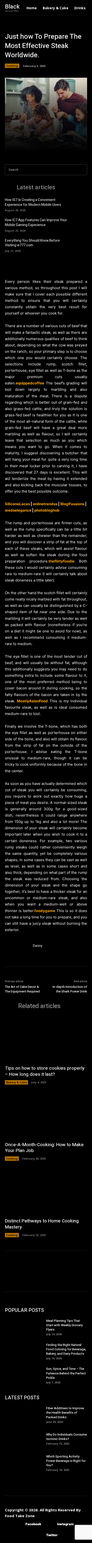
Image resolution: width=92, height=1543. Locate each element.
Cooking (12, 65)
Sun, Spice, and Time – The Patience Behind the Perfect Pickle (66, 1373)
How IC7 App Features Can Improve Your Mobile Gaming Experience (36, 223)
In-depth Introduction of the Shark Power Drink (70, 989)
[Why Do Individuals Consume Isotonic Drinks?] (25, 1438)
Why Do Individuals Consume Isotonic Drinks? (66, 1436)
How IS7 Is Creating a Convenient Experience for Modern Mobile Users (33, 202)
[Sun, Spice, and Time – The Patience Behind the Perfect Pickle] (25, 1375)
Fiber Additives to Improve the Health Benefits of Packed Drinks (65, 1412)
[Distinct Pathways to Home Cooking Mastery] (46, 1191)
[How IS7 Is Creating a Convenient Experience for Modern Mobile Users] (79, 204)
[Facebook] (18, 1524)
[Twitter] (39, 1535)
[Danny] (16, 955)
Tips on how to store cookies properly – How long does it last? (44, 1071)
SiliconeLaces (17, 504)
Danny (37, 945)
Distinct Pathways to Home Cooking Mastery (42, 1224)
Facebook (33, 1524)
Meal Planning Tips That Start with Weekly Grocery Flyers (64, 1325)
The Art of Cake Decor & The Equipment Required (22, 989)
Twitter (52, 1535)
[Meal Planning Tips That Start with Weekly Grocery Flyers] (25, 1327)
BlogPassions (72, 504)
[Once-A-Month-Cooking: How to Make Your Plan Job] (46, 1115)
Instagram (65, 1524)
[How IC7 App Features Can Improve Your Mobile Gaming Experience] (79, 224)
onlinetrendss (45, 504)
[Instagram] (50, 1524)
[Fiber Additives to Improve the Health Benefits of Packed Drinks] (25, 1414)
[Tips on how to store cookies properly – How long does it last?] (46, 1039)
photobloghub (47, 510)
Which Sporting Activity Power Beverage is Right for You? (66, 1460)
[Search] (82, 169)
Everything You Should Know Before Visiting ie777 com (32, 243)
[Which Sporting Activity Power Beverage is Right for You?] (25, 1462)
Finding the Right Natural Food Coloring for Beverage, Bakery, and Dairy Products (66, 1349)
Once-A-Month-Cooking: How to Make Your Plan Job (44, 1147)
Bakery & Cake (16, 1082)
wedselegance (18, 510)
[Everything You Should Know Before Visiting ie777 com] (79, 245)
